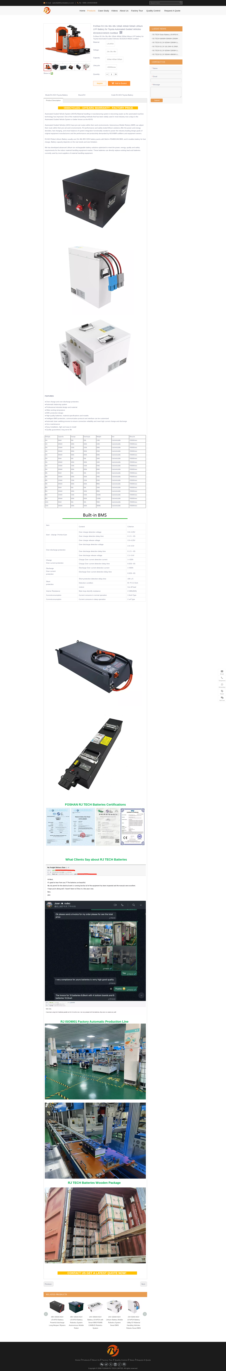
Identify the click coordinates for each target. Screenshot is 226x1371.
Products (86, 1360)
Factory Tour (107, 1360)
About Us (96, 1360)
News (132, 1360)
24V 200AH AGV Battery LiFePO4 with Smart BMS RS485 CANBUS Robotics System (76, 1322)
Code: (113, 95)
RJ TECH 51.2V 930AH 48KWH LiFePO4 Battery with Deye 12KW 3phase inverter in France (166, 54)
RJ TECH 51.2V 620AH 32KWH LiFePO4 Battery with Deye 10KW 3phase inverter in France (166, 50)
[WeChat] (102, 1364)
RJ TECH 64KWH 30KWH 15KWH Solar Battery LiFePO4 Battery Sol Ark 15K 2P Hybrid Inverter (166, 39)
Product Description (53, 100)
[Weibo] (106, 1364)
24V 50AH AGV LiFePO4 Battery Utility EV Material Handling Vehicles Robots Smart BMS (114, 1322)
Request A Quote (143, 1360)
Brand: (80, 95)
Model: (47, 95)
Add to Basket (121, 83)
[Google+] (120, 1364)
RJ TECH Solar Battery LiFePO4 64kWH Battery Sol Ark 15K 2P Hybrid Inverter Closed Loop (166, 35)
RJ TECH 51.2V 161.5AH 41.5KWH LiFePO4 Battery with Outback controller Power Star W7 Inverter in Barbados (166, 46)
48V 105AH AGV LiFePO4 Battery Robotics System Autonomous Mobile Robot (57, 1322)
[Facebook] (124, 1364)
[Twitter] (111, 1364)
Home (77, 1360)
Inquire (100, 83)
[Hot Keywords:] (180, 2)
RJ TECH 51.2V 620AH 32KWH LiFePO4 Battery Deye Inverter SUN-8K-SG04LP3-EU (166, 42)
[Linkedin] (115, 1364)
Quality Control (121, 1360)
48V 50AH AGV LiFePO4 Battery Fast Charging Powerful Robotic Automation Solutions (133, 1322)
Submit (156, 100)
